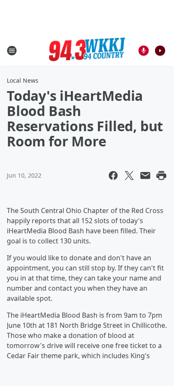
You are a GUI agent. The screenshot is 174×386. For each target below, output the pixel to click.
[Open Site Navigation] (12, 51)
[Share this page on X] (129, 175)
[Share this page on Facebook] (113, 175)
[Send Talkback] (144, 51)
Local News (22, 80)
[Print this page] (161, 175)
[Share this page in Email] (145, 175)
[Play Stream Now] (160, 51)
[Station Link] (87, 51)
